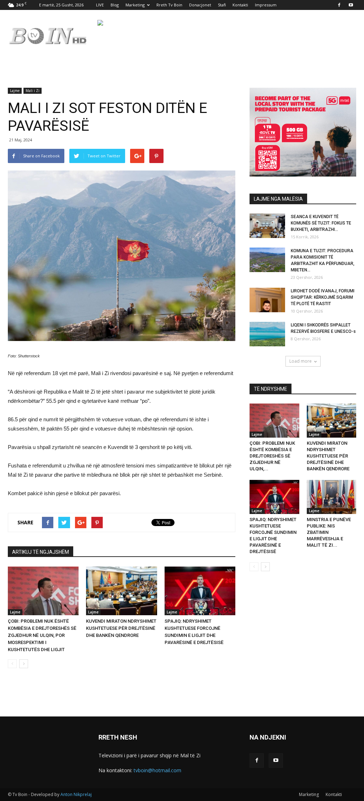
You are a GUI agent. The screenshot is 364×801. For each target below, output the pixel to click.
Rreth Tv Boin (169, 4)
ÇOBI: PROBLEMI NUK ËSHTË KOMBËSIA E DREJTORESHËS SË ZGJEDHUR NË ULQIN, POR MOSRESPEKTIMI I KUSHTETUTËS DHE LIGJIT (42, 635)
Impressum (266, 4)
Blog (115, 4)
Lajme (15, 90)
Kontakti (240, 4)
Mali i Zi (32, 90)
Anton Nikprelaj (76, 794)
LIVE (100, 4)
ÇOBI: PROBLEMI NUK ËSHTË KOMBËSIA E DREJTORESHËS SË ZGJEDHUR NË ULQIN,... (272, 455)
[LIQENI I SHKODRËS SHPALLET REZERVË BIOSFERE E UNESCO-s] (267, 334)
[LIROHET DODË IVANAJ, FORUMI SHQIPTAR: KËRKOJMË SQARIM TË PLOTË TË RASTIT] (267, 300)
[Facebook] (339, 5)
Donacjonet (200, 4)
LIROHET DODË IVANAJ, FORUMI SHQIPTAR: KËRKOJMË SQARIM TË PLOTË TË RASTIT (322, 297)
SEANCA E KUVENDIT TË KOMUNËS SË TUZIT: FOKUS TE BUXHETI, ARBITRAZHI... (321, 223)
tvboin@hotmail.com (157, 770)
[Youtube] (351, 5)
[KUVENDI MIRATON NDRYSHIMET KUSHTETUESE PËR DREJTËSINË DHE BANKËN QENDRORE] (121, 591)
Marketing (135, 4)
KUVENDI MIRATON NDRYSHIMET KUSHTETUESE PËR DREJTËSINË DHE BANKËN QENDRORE (121, 628)
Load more (300, 361)
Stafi (222, 4)
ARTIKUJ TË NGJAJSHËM (40, 552)
